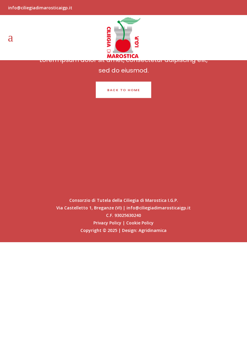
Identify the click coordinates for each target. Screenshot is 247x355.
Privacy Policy (107, 223)
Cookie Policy (140, 223)
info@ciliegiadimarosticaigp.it (40, 8)
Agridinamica (153, 230)
